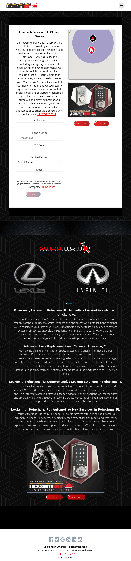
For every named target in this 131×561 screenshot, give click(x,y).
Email (39, 169)
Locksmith (77, 497)
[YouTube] (80, 539)
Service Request (39, 157)
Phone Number (39, 132)
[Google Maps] (62, 539)
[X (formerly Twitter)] (57, 539)
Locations (54, 497)
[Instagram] (68, 539)
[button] (93, 39)
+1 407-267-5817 (46, 114)
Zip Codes (81, 124)
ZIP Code (39, 145)
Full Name (39, 120)
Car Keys (102, 124)
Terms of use (48, 187)
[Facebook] (51, 539)
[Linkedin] (74, 539)
